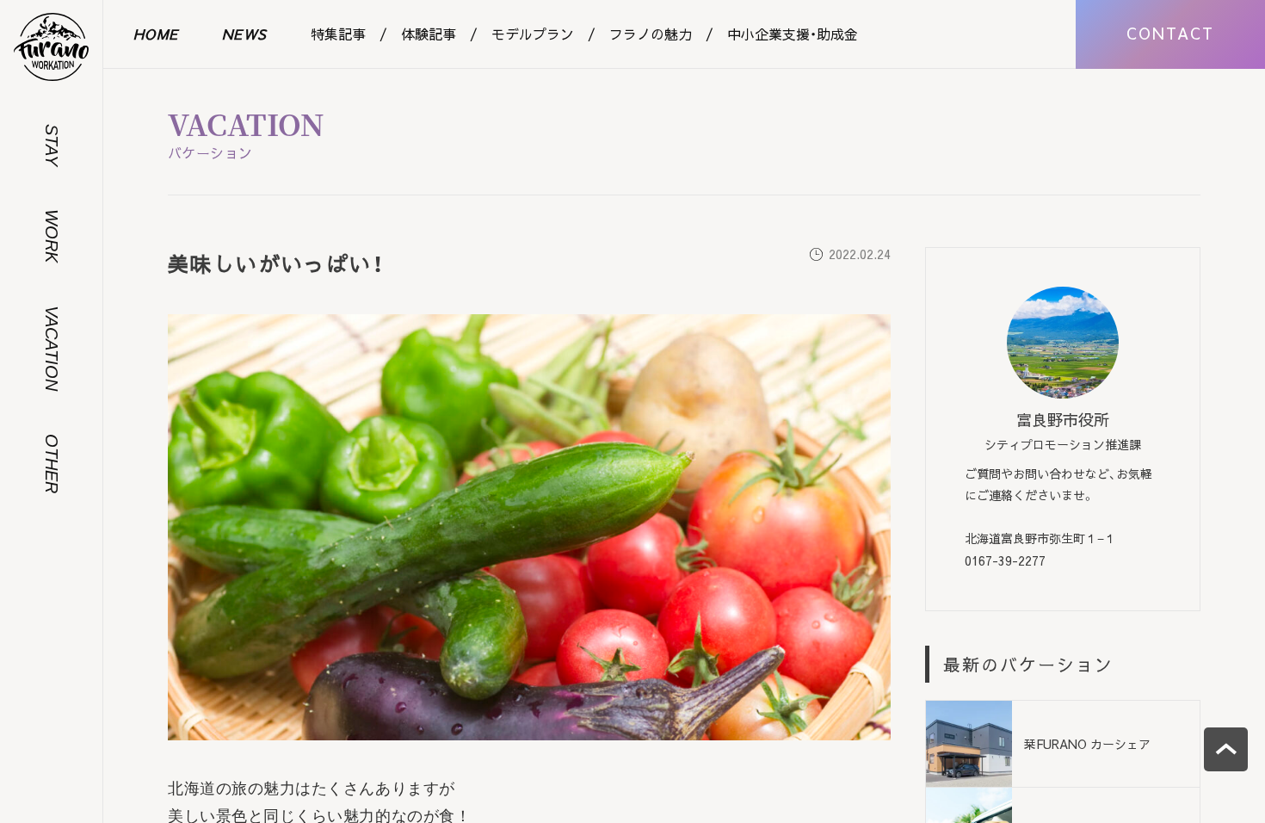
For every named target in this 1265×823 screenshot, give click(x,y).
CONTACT (1170, 33)
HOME (156, 33)
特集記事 (338, 33)
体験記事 (428, 33)
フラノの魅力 (650, 33)
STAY (51, 145)
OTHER (51, 463)
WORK (51, 236)
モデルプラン (532, 33)
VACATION (51, 348)
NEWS (245, 33)
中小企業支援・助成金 (792, 33)
